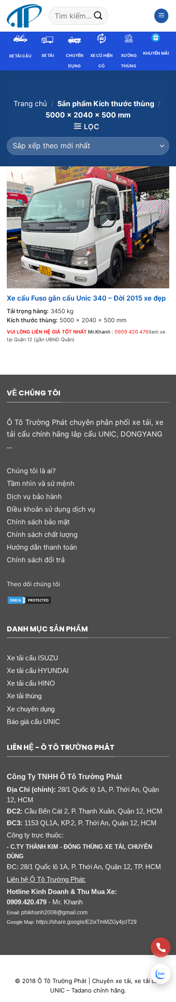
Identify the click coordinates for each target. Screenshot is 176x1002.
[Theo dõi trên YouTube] (129, 583)
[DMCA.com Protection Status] (29, 599)
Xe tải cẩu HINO (31, 683)
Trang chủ (30, 103)
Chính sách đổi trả (36, 559)
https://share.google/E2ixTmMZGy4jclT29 (86, 922)
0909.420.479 (26, 902)
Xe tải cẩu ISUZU (32, 658)
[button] (161, 16)
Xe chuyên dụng (31, 709)
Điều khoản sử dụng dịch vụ (51, 509)
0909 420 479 (131, 332)
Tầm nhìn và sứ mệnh (40, 483)
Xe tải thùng (24, 696)
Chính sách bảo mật (38, 521)
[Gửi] (98, 15)
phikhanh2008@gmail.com (54, 912)
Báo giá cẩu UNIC (33, 721)
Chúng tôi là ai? (31, 470)
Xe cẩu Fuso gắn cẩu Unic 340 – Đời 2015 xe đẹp (86, 298)
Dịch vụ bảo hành (34, 496)
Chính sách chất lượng (42, 534)
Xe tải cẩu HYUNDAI (38, 670)
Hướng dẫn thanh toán (42, 547)
